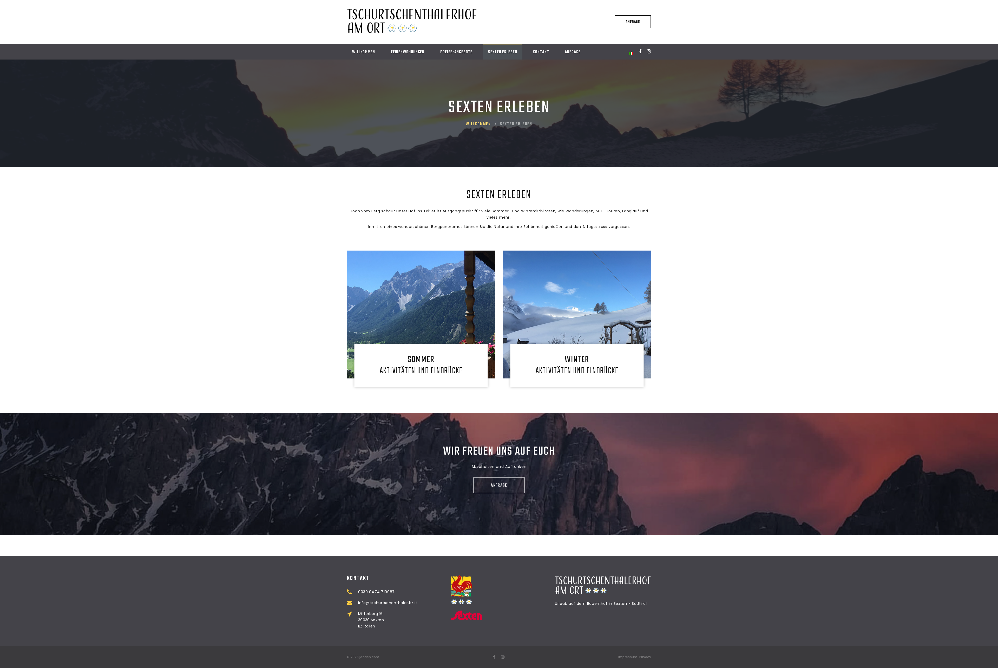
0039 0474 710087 (376, 591)
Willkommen (363, 52)
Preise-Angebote (456, 52)
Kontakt (541, 52)
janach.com (369, 657)
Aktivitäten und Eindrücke (421, 365)
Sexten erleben (502, 52)
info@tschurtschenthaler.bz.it (387, 602)
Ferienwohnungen (408, 52)
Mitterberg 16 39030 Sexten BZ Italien (371, 620)
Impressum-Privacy (634, 657)
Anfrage (633, 22)
